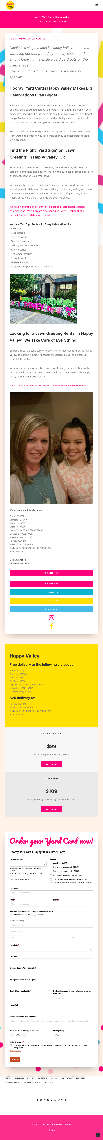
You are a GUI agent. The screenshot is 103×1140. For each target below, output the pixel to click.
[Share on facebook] (37, 1100)
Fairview (30, 1078)
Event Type (17, 956)
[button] (97, 5)
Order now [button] (53, 573)
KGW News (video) (20, 563)
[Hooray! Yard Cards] (10, 5)
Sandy (37, 1082)
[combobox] (28, 864)
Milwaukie (80, 1078)
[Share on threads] (44, 1100)
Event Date (17, 945)
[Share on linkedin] (51, 1100)
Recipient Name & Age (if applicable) (23, 968)
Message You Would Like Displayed (26, 979)
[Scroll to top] (98, 1134)
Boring (9, 1078)
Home (37, 21)
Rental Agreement (15, 1051)
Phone (59, 899)
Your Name (17, 888)
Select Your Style (19, 859)
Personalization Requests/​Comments (23, 1016)
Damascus (19, 1078)
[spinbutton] (18, 1035)
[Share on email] (65, 1100)
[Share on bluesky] (58, 1100)
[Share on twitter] (41, 1100)
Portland (27, 1082)
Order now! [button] (51, 764)
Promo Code (14, 1005)
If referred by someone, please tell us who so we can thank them (72, 992)
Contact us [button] (53, 592)
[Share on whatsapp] (55, 1100)
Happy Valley (67, 1078)
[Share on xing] (62, 1100)
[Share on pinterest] (48, 1100)
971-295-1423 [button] (52, 601)
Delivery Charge (58, 1030)
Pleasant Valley (13, 1082)
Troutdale (48, 1082)
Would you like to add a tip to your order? (25, 1030)
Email (15, 899)
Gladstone (42, 1078)
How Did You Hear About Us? (20, 991)
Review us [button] (53, 609)
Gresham (54, 1078)
